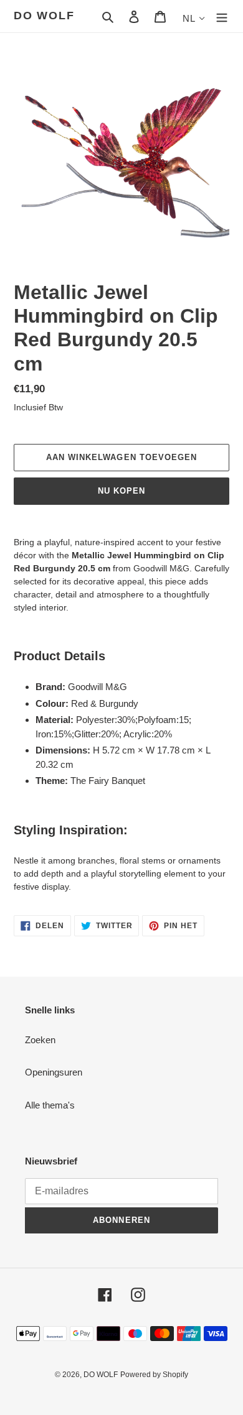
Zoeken (40, 1040)
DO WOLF (44, 15)
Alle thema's (50, 1105)
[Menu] (222, 16)
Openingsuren (53, 1072)
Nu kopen (121, 490)
